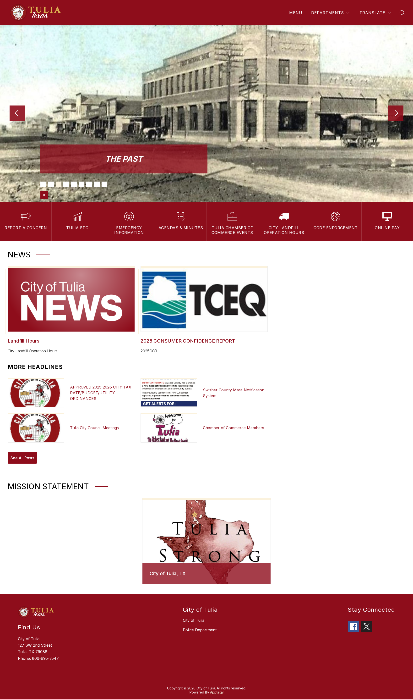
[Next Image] (395, 113)
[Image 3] (58, 184)
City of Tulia (193, 620)
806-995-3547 (45, 658)
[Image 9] (104, 184)
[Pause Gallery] (44, 195)
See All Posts (22, 457)
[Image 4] (66, 184)
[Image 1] (43, 184)
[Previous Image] (17, 113)
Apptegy (217, 692)
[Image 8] (97, 184)
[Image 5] (74, 184)
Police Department (200, 629)
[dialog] (206, 541)
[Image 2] (51, 184)
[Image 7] (89, 184)
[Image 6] (81, 184)
